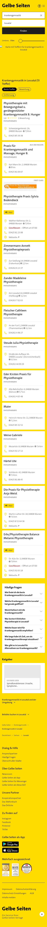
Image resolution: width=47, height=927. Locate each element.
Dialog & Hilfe (10, 748)
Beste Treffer (9, 89)
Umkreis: (8, 40)
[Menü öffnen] (43, 6)
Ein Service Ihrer (12, 916)
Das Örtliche (7, 805)
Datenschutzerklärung (26, 889)
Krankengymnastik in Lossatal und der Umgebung (19, 701)
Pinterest (6, 826)
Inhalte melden (9, 897)
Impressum (7, 889)
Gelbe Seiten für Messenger (14, 781)
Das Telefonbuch (9, 801)
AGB (32, 893)
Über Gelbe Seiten (12, 768)
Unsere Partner (10, 792)
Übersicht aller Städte (11, 761)
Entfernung (9, 95)
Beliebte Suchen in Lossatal (14, 714)
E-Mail (9, 212)
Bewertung (24, 89)
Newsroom (7, 774)
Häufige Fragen (9, 757)
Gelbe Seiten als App (11, 777)
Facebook (6, 822)
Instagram (6, 818)
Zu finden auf (9, 813)
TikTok (5, 829)
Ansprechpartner (9, 753)
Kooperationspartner (11, 798)
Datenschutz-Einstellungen (14, 893)
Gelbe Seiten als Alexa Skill (14, 785)
